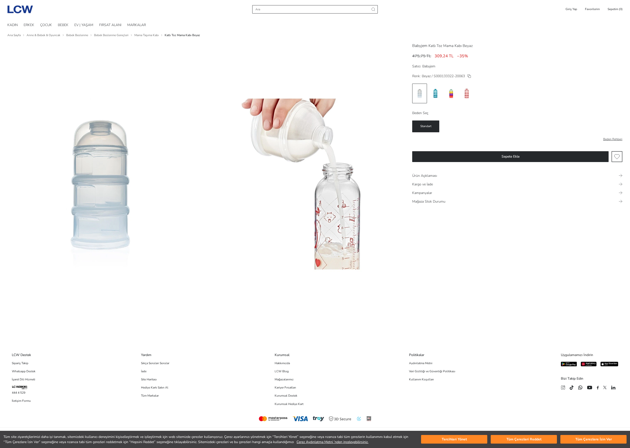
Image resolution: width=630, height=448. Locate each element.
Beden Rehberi (612, 139)
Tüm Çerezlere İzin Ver (593, 439)
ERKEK (29, 25)
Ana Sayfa (14, 35)
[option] (419, 93)
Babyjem (419, 45)
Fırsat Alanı (110, 25)
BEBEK (63, 25)
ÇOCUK (46, 25)
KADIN (12, 25)
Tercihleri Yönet (454, 439)
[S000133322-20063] (469, 76)
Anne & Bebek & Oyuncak (43, 35)
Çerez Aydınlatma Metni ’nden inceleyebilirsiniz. (332, 442)
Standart (425, 126)
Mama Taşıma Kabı (146, 35)
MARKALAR (136, 25)
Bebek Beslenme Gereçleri (111, 35)
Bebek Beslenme (77, 35)
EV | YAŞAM (83, 25)
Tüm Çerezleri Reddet (523, 439)
